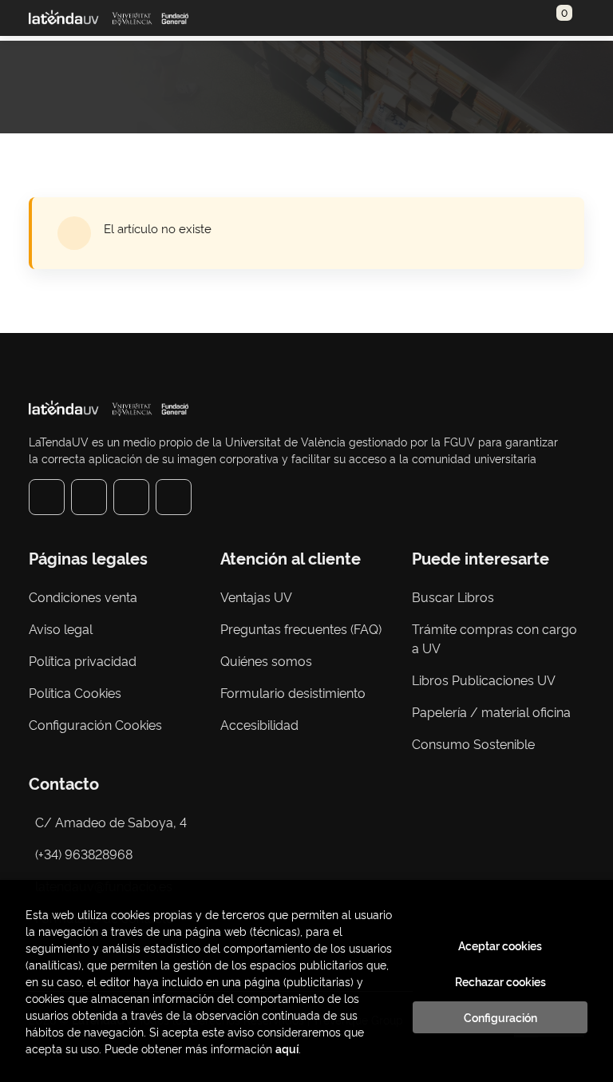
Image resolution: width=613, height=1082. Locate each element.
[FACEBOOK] (47, 497)
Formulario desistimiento (293, 692)
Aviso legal (61, 628)
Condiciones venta (83, 596)
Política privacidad (82, 660)
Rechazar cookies (500, 981)
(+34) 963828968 (87, 853)
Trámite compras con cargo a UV (494, 638)
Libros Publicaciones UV (484, 679)
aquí (287, 1048)
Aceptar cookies (500, 945)
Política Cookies (75, 692)
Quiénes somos (266, 660)
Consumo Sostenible (473, 743)
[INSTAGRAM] (89, 497)
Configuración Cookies (95, 724)
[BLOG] (174, 497)
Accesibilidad (259, 724)
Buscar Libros (453, 596)
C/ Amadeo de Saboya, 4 (111, 821)
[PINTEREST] (131, 497)
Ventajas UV (256, 596)
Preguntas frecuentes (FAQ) (301, 628)
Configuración (500, 1017)
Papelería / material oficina (491, 711)
